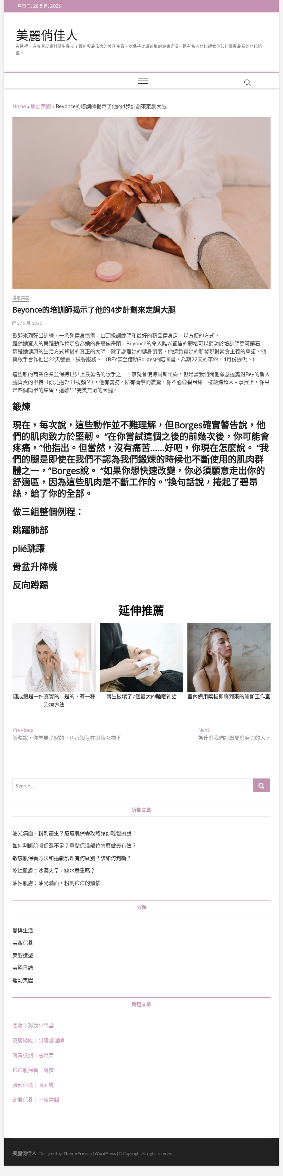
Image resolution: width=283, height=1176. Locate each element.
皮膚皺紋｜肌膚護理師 (38, 1040)
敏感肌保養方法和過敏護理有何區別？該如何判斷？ (71, 858)
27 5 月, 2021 (29, 323)
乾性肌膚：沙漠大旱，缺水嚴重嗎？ (53, 870)
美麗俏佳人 (47, 35)
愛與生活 (22, 930)
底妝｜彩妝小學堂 (33, 1025)
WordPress (105, 1153)
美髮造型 (22, 955)
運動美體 (40, 106)
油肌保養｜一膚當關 (35, 1099)
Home (19, 106)
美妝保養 (22, 943)
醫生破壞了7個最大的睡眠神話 (141, 696)
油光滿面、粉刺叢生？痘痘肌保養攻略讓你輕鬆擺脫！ (74, 833)
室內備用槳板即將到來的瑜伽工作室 (228, 696)
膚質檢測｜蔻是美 (33, 1055)
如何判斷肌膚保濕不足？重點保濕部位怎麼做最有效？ (74, 845)
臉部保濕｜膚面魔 (33, 1085)
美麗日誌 (22, 967)
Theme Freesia (78, 1153)
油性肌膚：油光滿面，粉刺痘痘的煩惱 (56, 883)
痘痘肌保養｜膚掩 (33, 1070)
